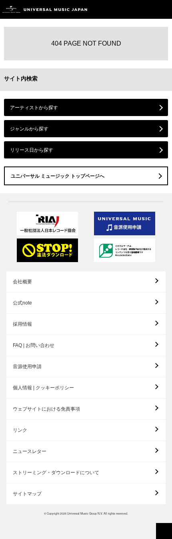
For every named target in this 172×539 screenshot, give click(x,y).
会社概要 (22, 282)
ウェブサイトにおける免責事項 (46, 409)
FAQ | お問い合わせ (33, 345)
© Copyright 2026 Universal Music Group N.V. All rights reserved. (86, 513)
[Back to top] (164, 531)
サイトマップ (27, 494)
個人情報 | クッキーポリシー (43, 388)
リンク (20, 430)
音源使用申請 (27, 366)
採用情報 (22, 324)
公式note (22, 303)
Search (145, 9)
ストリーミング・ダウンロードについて (56, 472)
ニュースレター (29, 451)
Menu (163, 9)
